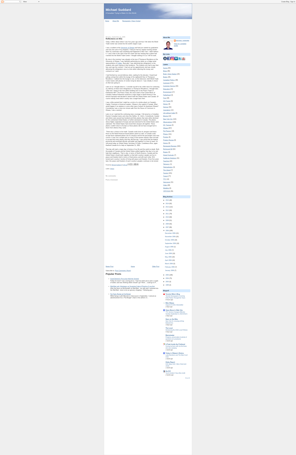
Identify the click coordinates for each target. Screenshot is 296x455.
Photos (165, 134)
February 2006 (170, 267)
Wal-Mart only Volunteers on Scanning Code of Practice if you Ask (132, 286)
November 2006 (170, 236)
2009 (167, 220)
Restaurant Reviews (170, 146)
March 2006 (169, 263)
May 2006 (168, 257)
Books (165, 77)
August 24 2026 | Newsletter (174, 305)
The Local (169, 328)
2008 (167, 224)
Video (165, 185)
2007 (167, 227)
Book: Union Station (170, 74)
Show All (187, 378)
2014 (167, 203)
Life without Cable (169, 113)
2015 (167, 200)
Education (166, 89)
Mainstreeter (170, 335)
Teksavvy (166, 164)
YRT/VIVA (166, 191)
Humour (165, 107)
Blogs (165, 71)
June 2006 (168, 253)
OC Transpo (167, 125)
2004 (167, 278)
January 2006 (169, 270)
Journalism (166, 110)
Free (164, 98)
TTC (164, 179)
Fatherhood (167, 95)
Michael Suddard (118, 10)
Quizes (165, 143)
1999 (167, 285)
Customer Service (169, 86)
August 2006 (169, 247)
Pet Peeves (167, 131)
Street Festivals (168, 155)
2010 (167, 217)
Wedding (166, 188)
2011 (167, 214)
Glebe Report (170, 362)
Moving (165, 116)
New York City (168, 119)
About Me (116, 21)
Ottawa (112, 168)
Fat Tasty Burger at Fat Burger (120, 294)
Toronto (165, 173)
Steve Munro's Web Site (174, 310)
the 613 (168, 371)
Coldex (119, 63)
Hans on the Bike (172, 319)
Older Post (155, 266)
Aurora (165, 68)
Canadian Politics (169, 80)
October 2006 (169, 240)
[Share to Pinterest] (137, 164)
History (165, 104)
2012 (167, 210)
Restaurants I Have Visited (131, 21)
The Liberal (167, 170)
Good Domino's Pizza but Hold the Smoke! (124, 279)
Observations (167, 122)
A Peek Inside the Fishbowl (175, 344)
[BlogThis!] (131, 164)
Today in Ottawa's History (175, 353)
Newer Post (109, 266)
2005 (167, 275)
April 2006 (168, 260)
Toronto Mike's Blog (173, 294)
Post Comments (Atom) (123, 271)
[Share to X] (133, 164)
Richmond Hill (167, 149)
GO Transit (167, 101)
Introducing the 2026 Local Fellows (177, 330)
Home (107, 21)
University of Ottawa (127, 48)
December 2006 (170, 233)
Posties (165, 137)
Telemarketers (168, 167)
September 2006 (170, 243)
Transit (165, 176)
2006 (167, 230)
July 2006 (168, 250)
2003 (167, 281)
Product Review (168, 140)
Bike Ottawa (170, 303)
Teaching (166, 161)
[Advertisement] (148, 28)
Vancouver (166, 182)
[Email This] (129, 164)
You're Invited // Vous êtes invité (175, 373)
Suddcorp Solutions (169, 158)
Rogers (165, 152)
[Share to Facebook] (135, 164)
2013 (167, 207)
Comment (166, 83)
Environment (167, 92)
